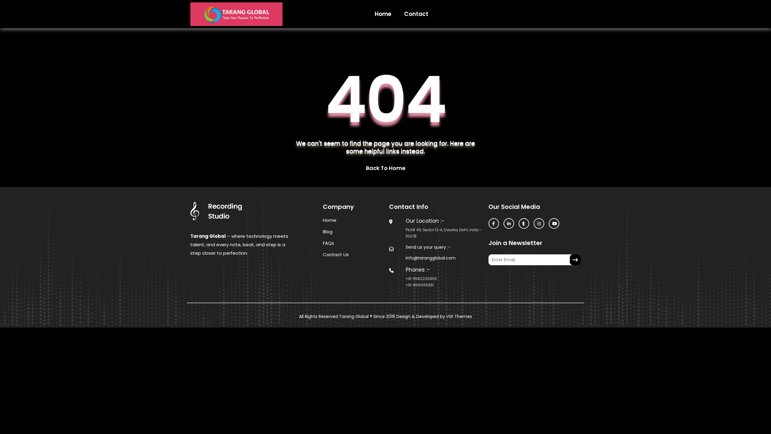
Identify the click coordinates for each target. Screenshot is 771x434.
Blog (327, 231)
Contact (416, 14)
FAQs (328, 243)
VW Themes (458, 316)
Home (383, 14)
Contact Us (336, 254)
